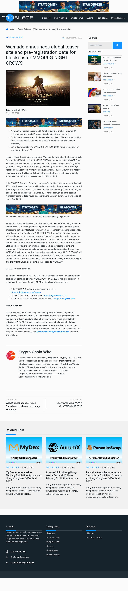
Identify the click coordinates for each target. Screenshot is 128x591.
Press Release (118, 18)
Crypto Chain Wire (17, 110)
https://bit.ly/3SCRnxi (64, 298)
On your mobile (18, 551)
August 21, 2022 (108, 67)
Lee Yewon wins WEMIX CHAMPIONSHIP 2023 (69, 403)
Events (90, 18)
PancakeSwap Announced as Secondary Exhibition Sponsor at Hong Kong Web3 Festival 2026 (104, 477)
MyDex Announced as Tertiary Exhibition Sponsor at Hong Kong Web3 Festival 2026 (23, 477)
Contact (90, 533)
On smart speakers (20, 557)
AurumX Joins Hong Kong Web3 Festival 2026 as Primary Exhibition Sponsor (62, 475)
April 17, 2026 (28, 467)
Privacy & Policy (94, 537)
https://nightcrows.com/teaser (26, 292)
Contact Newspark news (22, 562)
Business (46, 18)
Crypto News (76, 18)
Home (11, 29)
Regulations (102, 18)
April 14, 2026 (68, 467)
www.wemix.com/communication (53, 331)
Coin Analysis (60, 18)
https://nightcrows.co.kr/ (55, 295)
